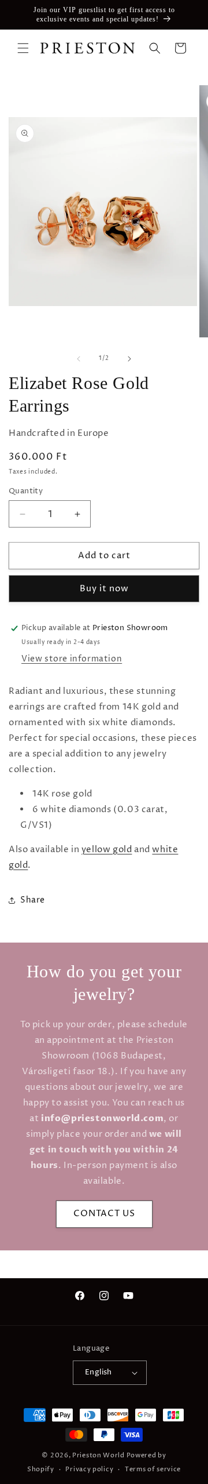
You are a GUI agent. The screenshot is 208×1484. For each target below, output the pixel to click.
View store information (71, 658)
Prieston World (98, 1455)
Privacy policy (89, 1469)
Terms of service (153, 1469)
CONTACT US (104, 1213)
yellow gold (106, 849)
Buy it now (104, 589)
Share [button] (32, 899)
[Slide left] (78, 359)
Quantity (26, 491)
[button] (23, 48)
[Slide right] (129, 359)
